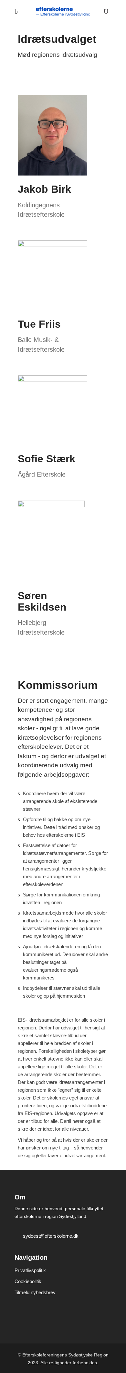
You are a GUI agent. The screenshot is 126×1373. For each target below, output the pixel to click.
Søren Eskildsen (42, 601)
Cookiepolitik (28, 1281)
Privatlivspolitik (30, 1270)
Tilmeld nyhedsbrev (35, 1292)
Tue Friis (39, 324)
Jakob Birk (44, 189)
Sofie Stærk (46, 459)
